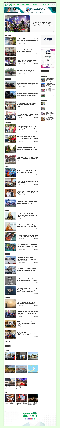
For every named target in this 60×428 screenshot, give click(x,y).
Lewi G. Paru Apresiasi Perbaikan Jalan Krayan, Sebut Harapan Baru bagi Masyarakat (27, 137)
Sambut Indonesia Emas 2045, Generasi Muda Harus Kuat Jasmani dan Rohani (50, 103)
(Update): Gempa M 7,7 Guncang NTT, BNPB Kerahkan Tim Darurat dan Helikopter (32, 374)
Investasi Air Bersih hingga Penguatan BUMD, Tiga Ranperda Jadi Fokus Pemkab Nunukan (21, 403)
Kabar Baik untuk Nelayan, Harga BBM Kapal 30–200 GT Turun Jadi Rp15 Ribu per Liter (9, 403)
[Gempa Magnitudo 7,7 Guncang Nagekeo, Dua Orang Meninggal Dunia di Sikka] (10, 382)
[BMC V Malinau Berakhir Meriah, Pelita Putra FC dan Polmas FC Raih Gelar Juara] (10, 203)
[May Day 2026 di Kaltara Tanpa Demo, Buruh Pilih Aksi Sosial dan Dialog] (10, 334)
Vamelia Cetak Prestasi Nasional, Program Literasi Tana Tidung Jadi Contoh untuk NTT (27, 225)
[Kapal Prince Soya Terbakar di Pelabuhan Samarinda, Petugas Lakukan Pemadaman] (10, 270)
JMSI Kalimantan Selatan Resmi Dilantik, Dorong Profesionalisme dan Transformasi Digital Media (27, 323)
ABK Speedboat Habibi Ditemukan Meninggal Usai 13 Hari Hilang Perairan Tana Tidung (27, 236)
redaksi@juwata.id (7, 2)
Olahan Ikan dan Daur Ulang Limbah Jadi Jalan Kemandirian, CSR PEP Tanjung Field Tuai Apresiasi (27, 313)
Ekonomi (7, 31)
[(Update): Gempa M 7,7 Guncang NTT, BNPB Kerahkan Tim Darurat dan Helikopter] (33, 369)
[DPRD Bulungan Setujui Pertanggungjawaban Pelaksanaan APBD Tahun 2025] (10, 115)
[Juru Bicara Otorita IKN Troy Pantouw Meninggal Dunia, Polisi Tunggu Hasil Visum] (10, 280)
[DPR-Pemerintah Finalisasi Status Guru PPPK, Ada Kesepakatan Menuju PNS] (21, 356)
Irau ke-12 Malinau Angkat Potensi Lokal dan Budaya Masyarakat (27, 182)
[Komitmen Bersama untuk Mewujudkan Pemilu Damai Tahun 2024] (43, 113)
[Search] (54, 4)
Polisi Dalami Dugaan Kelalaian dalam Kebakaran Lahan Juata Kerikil (25, 71)
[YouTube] (52, 2)
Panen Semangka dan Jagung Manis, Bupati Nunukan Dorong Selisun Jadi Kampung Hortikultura (27, 127)
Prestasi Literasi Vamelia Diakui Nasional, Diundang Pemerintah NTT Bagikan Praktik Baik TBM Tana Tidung (27, 215)
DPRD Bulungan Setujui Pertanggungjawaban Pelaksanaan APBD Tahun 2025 (27, 115)
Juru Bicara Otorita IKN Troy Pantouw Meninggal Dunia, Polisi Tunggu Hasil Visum (27, 279)
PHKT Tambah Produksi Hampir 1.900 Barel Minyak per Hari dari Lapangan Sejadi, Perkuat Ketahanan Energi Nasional (27, 290)
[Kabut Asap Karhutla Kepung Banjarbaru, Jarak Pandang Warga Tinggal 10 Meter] (10, 303)
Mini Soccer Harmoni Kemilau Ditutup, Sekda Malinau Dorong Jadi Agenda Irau (27, 171)
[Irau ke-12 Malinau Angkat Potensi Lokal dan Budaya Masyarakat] (10, 182)
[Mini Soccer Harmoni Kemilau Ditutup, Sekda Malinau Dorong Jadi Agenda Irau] (10, 172)
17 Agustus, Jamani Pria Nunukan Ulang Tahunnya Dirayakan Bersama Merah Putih (27, 148)
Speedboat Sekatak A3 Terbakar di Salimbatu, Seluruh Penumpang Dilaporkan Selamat (27, 94)
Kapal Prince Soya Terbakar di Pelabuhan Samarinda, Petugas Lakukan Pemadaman (26, 269)
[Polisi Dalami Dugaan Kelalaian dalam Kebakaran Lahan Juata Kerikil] (10, 72)
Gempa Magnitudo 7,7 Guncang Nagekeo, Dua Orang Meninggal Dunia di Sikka (10, 387)
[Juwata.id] (8, 4)
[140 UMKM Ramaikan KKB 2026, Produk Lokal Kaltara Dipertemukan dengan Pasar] (43, 85)
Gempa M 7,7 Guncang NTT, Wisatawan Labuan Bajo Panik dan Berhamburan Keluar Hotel (21, 374)
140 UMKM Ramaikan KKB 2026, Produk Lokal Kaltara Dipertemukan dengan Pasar (50, 84)
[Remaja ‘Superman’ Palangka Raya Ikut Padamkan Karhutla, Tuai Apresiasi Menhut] (10, 356)
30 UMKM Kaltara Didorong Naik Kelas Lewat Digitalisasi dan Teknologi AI (50, 79)
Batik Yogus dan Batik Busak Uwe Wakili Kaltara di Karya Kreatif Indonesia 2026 (41, 23)
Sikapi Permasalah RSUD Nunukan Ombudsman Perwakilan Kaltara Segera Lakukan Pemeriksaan (50, 108)
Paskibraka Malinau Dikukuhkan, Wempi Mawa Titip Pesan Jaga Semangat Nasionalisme (27, 192)
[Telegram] (53, 2)
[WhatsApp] (54, 2)
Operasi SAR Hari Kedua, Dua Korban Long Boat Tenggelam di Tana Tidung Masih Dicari (27, 245)
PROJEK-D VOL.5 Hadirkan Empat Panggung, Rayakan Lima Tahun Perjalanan (27, 60)
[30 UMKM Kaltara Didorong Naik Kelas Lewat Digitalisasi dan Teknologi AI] (43, 80)
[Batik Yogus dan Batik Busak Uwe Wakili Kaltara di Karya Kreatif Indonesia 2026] (17, 23)
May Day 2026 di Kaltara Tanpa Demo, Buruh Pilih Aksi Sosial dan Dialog (27, 333)
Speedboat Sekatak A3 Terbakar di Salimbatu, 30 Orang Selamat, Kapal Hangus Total (27, 84)
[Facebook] (49, 2)
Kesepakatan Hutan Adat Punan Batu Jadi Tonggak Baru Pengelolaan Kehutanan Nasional (26, 104)
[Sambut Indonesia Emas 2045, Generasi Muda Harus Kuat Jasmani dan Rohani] (43, 103)
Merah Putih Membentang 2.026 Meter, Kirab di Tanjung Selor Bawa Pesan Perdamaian (50, 89)
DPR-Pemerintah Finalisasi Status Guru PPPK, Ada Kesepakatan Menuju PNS (21, 361)
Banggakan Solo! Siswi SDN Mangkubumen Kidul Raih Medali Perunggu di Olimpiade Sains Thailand (21, 387)
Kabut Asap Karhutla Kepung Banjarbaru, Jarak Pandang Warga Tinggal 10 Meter (26, 303)
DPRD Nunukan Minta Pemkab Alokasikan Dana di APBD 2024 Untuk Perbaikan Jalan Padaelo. (50, 118)
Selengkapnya (51, 25)
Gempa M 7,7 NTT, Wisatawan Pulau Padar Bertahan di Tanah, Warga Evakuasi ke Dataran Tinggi (9, 374)
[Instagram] (51, 2)
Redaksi (34, 25)
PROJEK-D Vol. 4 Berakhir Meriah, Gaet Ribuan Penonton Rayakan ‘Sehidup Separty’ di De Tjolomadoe (33, 403)
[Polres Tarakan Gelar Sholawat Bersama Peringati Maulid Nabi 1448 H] (10, 51)
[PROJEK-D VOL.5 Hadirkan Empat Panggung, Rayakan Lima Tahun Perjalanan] (10, 61)
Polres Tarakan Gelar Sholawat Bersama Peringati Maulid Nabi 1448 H (26, 50)
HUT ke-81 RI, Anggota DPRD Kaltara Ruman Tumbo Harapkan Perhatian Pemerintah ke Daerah (27, 158)
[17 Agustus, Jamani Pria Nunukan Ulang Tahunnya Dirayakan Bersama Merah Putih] (10, 149)
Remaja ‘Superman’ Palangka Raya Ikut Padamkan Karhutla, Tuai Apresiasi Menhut (9, 361)
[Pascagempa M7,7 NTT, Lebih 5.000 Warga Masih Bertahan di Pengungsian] (33, 356)
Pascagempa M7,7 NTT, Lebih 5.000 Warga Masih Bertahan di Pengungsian (33, 361)
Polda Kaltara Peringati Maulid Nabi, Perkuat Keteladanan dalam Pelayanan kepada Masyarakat (50, 94)
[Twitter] (50, 2)
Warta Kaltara (11, 31)
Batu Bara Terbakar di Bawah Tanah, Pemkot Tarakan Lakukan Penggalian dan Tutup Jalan (27, 39)
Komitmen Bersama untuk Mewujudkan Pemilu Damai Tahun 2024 (50, 113)
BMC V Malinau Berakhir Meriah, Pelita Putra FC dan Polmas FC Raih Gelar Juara (27, 202)
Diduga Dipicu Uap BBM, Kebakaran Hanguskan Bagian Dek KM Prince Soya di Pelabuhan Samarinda (26, 259)
